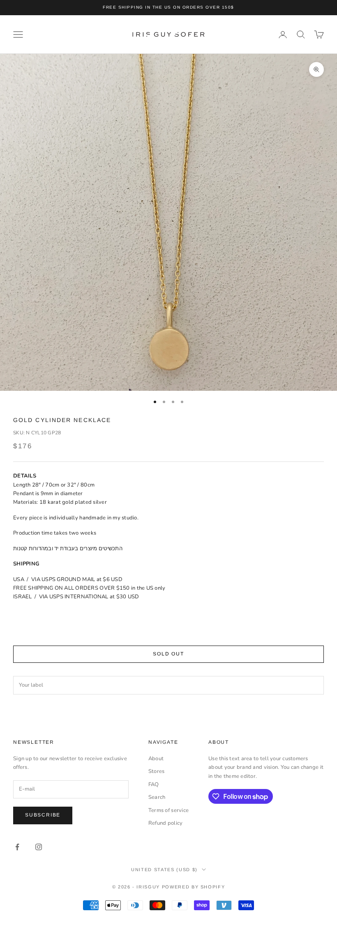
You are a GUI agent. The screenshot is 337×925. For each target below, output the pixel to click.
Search (157, 797)
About (156, 758)
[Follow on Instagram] (39, 847)
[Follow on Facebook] (17, 847)
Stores (156, 771)
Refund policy (165, 823)
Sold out (168, 654)
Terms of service (168, 810)
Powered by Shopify (193, 886)
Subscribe (42, 815)
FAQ (153, 784)
